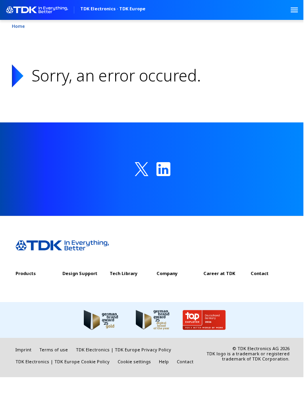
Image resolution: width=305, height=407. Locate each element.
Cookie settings (134, 361)
